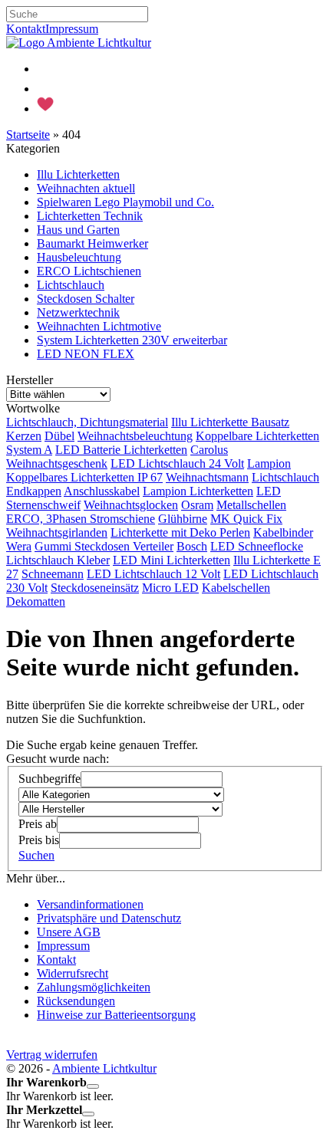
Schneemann (52, 573)
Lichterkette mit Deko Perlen (180, 532)
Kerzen (23, 435)
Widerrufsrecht (72, 973)
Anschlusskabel (102, 491)
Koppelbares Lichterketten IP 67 (84, 477)
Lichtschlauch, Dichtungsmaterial (87, 422)
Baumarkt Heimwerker (92, 243)
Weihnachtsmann (207, 477)
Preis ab (37, 823)
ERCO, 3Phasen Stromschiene (80, 518)
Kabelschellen (236, 587)
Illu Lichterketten (78, 174)
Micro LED (170, 587)
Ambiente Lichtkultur (104, 1068)
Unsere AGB (69, 931)
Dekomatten (35, 601)
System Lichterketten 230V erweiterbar (132, 340)
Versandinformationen (90, 904)
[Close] (93, 1086)
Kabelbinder (283, 532)
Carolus (209, 449)
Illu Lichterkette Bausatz (230, 422)
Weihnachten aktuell (86, 188)
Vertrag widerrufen (51, 1054)
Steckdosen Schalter (85, 298)
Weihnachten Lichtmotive (99, 326)
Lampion (269, 463)
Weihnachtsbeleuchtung (135, 435)
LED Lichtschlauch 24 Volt (177, 463)
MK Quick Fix (246, 518)
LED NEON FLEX (85, 353)
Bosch (192, 546)
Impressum (71, 28)
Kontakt (25, 28)
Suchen (36, 855)
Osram (197, 504)
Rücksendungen (76, 1000)
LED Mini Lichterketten (171, 560)
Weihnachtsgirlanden (56, 532)
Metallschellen (251, 504)
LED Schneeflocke (256, 546)
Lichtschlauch (70, 284)
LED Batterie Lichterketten (121, 449)
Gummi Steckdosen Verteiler (104, 546)
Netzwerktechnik (78, 312)
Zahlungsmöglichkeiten (93, 987)
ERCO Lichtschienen (89, 271)
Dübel (59, 435)
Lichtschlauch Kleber (58, 560)
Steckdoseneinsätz (95, 587)
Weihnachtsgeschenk (56, 463)
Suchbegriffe (49, 778)
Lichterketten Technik (90, 215)
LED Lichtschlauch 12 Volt (153, 573)
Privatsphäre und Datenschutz (109, 918)
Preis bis (38, 839)
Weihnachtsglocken (131, 504)
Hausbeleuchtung (79, 257)
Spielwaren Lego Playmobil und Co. (125, 202)
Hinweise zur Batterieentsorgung (116, 1014)
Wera (18, 546)
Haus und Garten (78, 229)
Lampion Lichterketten (198, 491)
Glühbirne (182, 518)
